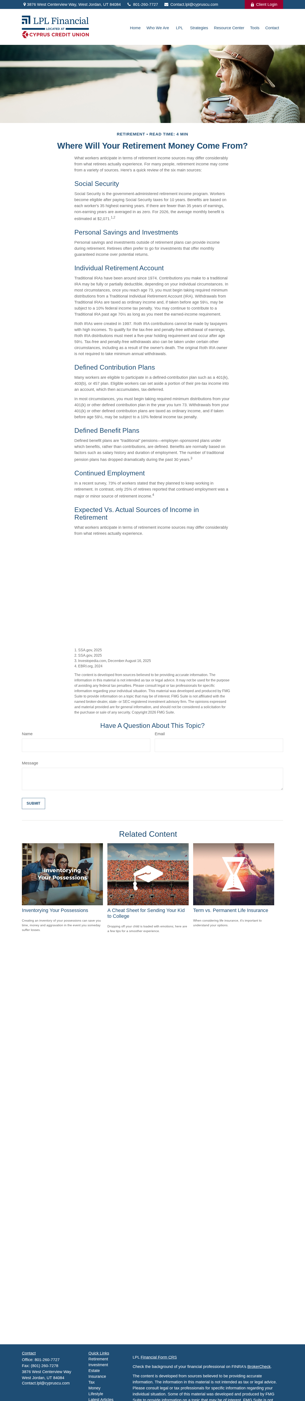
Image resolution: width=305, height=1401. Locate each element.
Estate (94, 1370)
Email (160, 734)
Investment (98, 1365)
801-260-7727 (145, 4)
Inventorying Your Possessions (55, 910)
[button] (135, 28)
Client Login (266, 4)
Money (94, 1388)
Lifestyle (95, 1394)
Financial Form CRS (159, 1357)
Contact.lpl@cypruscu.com (194, 4)
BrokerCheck (259, 1366)
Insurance (97, 1376)
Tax (91, 1382)
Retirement (98, 1359)
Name (27, 734)
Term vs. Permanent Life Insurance (230, 910)
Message (30, 763)
